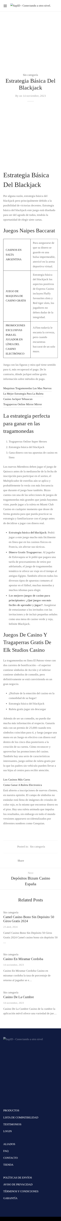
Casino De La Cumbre (18, 997)
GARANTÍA (10, 1198)
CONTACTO (10, 1157)
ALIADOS (9, 1144)
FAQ (5, 1151)
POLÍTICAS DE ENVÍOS (17, 1177)
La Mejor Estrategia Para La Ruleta (23, 393)
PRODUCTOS (11, 1110)
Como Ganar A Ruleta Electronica (22, 785)
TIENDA (8, 1164)
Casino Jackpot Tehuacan (18, 399)
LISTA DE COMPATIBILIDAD (20, 1117)
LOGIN (7, 1131)
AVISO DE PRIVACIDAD (18, 1184)
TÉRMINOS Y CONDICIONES (20, 1191)
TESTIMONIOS (12, 1124)
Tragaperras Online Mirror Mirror (22, 404)
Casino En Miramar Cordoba (23, 959)
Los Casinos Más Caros (16, 779)
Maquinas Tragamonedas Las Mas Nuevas (27, 388)
